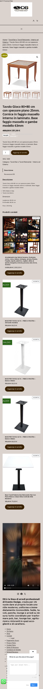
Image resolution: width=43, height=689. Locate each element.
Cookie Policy (11, 645)
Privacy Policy (11, 643)
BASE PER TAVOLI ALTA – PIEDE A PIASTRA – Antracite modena (20, 322)
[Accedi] (33, 21)
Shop (8, 633)
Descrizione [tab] (8, 170)
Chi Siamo (10, 631)
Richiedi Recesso (12, 652)
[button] (37, 57)
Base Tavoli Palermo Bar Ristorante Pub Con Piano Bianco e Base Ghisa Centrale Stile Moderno (20, 496)
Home (5, 40)
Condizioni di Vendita (14, 650)
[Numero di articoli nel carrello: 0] (37, 21)
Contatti (9, 636)
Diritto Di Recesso (13, 647)
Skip (27, 685)
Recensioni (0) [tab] (9, 174)
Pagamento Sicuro (13, 640)
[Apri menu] (21, 29)
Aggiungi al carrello (20, 152)
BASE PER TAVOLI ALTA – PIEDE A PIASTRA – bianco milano (20, 380)
